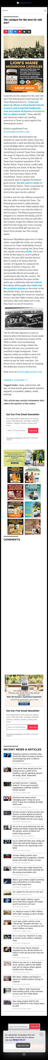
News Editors (20, 27)
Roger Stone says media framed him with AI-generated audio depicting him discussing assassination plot (28, 869)
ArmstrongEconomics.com (16, 131)
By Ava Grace (26, 958)
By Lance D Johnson (28, 836)
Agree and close (23, 1045)
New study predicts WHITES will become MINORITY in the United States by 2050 (28, 1003)
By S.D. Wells (26, 851)
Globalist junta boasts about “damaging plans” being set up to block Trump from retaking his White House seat (28, 801)
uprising (7, 394)
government (29, 388)
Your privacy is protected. (14, 438)
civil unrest (30, 385)
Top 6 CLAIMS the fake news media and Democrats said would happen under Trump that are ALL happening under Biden (28, 844)
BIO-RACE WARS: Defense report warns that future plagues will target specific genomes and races (28, 901)
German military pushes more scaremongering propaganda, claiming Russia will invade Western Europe (28, 857)
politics (28, 391)
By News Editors (27, 894)
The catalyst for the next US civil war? (28, 892)
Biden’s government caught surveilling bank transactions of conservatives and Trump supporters (28, 882)
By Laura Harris (26, 1009)
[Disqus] (24, 575)
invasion (40, 388)
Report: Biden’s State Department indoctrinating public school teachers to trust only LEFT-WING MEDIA (28, 991)
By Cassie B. (25, 875)
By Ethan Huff (26, 778)
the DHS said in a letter (28, 183)
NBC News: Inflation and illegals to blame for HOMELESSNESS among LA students (28, 979)
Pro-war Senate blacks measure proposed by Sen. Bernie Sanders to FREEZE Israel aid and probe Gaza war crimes (28, 951)
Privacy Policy (19, 1040)
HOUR (29, 251)
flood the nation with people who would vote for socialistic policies (23, 285)
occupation (18, 391)
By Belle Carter (26, 764)
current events (15, 388)
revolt (35, 391)
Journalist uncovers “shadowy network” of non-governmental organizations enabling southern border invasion (26, 786)
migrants (8, 391)
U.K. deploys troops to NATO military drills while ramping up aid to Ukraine (28, 912)
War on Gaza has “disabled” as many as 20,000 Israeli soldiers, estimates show (27, 938)
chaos (21, 385)
